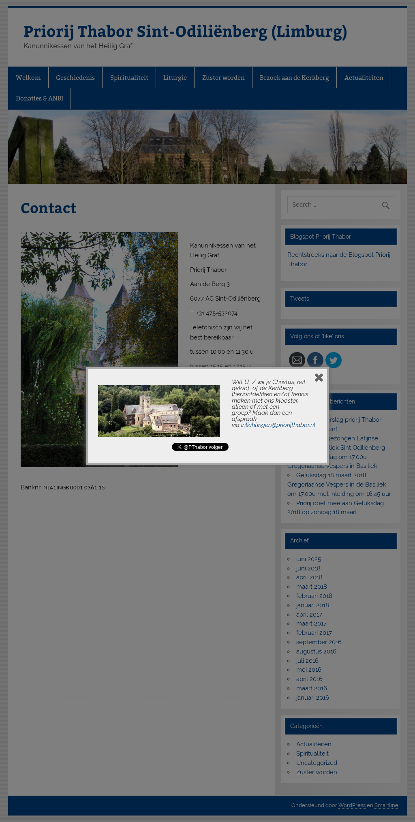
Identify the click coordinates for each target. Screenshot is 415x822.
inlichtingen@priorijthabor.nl (278, 425)
